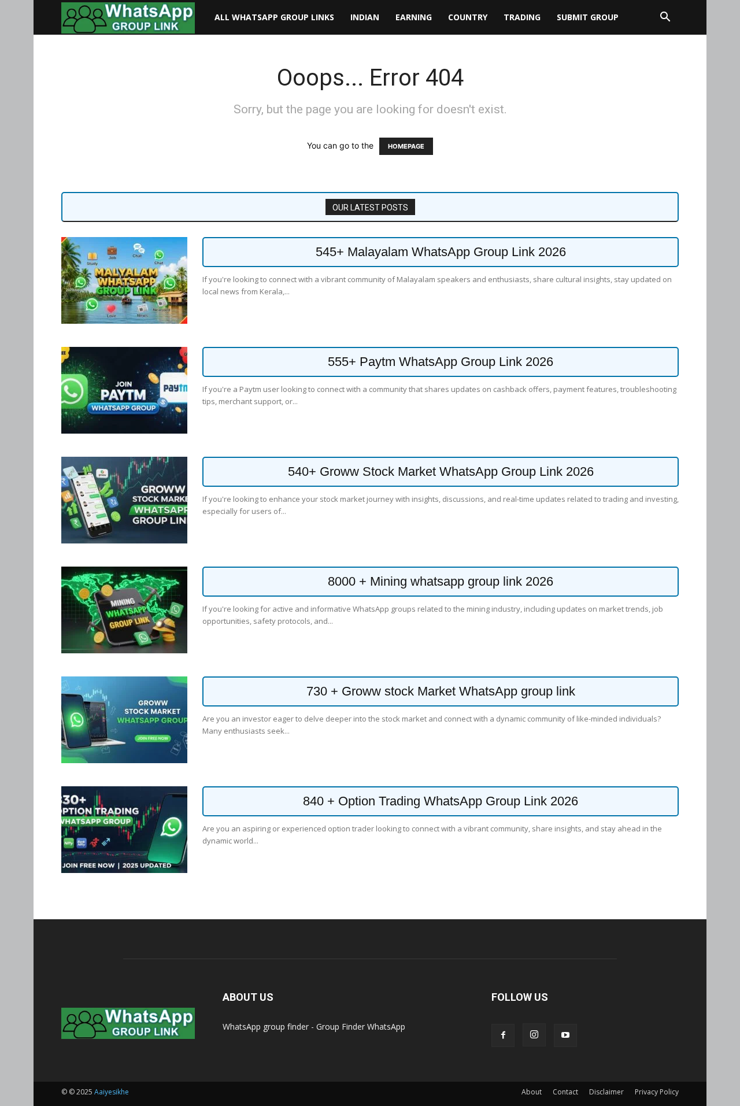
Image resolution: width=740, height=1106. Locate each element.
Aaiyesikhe (111, 1092)
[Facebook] (503, 1035)
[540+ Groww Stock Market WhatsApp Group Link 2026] (124, 500)
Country (467, 17)
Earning (413, 17)
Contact (565, 1092)
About (531, 1092)
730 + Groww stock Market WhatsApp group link (440, 691)
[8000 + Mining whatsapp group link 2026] (124, 610)
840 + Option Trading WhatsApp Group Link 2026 (440, 801)
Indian (364, 17)
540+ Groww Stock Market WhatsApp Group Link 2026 (441, 471)
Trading (522, 17)
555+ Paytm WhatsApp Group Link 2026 (440, 361)
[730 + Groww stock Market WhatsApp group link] (124, 719)
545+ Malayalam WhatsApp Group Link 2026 (441, 252)
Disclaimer (606, 1092)
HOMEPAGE (406, 146)
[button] (665, 18)
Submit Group (588, 17)
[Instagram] (534, 1034)
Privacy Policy (657, 1092)
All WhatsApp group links (274, 17)
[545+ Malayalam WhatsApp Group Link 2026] (124, 280)
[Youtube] (565, 1035)
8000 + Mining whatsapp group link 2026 (440, 581)
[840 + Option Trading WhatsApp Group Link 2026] (124, 829)
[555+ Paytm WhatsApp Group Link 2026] (124, 390)
